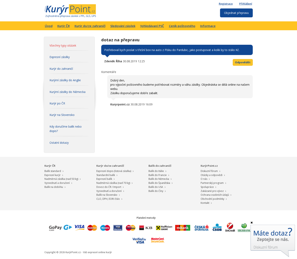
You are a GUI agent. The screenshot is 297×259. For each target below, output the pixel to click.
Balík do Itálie (156, 171)
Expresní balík (104, 179)
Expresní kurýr (52, 175)
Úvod (49, 26)
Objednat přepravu (236, 13)
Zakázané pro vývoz (212, 191)
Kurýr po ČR (57, 103)
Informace (208, 26)
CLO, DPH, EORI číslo (108, 199)
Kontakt (205, 203)
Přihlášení (245, 3)
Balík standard (52, 171)
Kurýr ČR (63, 26)
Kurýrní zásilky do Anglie (65, 80)
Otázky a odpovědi (211, 175)
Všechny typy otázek (63, 45)
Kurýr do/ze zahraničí (90, 26)
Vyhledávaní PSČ (152, 26)
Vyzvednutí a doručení (57, 183)
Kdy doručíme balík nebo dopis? (66, 129)
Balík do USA (155, 187)
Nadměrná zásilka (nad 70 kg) (113, 183)
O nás (204, 179)
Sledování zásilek (122, 26)
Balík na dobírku (53, 187)
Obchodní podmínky (212, 199)
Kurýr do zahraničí (61, 69)
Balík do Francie (157, 175)
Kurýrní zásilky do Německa (67, 92)
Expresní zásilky (60, 57)
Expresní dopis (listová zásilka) (113, 171)
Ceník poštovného (182, 26)
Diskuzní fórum (209, 171)
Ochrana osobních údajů (215, 195)
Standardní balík (105, 175)
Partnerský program (212, 183)
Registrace (226, 3)
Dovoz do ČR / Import (108, 187)
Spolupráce (207, 187)
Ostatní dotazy (59, 143)
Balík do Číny (155, 191)
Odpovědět (243, 62)
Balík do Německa (158, 179)
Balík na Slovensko (106, 195)
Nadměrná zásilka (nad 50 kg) (61, 179)
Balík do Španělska (159, 183)
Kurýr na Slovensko (62, 115)
